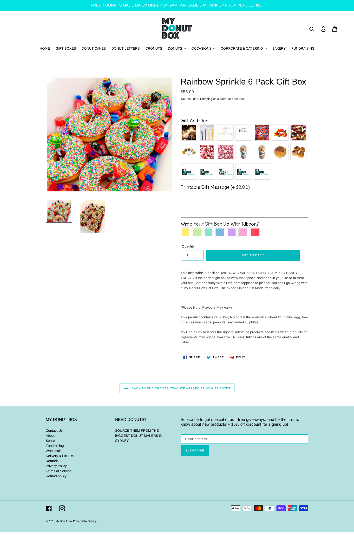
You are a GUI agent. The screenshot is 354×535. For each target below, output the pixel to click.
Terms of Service (58, 471)
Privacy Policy (56, 466)
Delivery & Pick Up (60, 456)
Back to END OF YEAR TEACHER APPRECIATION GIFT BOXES (180, 388)
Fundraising (55, 446)
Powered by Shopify (85, 521)
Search (51, 441)
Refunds (52, 461)
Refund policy (56, 476)
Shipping (206, 99)
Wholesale (54, 451)
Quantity (188, 246)
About (50, 435)
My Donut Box (64, 521)
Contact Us (54, 430)
